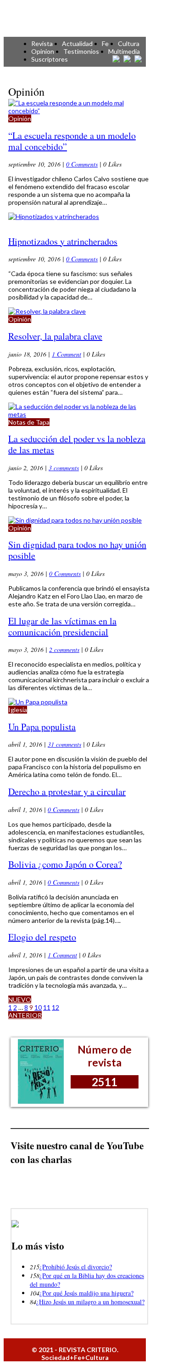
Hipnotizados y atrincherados (62, 241)
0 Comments (82, 164)
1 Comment (66, 354)
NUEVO (19, 999)
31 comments (64, 744)
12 (55, 1007)
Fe (105, 43)
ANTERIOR (25, 1015)
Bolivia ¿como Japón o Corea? (65, 864)
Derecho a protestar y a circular (67, 791)
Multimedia (124, 51)
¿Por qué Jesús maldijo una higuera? (86, 1293)
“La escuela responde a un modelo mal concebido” (72, 141)
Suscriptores (49, 59)
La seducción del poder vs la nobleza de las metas (76, 444)
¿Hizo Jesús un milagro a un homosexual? (90, 1301)
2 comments (64, 649)
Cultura (128, 43)
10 (38, 1007)
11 (46, 1007)
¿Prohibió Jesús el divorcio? (75, 1266)
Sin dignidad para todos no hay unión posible (77, 550)
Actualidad (77, 43)
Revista (42, 43)
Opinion (42, 51)
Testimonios (81, 51)
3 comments (64, 467)
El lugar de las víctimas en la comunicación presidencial (62, 626)
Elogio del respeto (42, 937)
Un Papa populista (42, 726)
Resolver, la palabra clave (55, 336)
